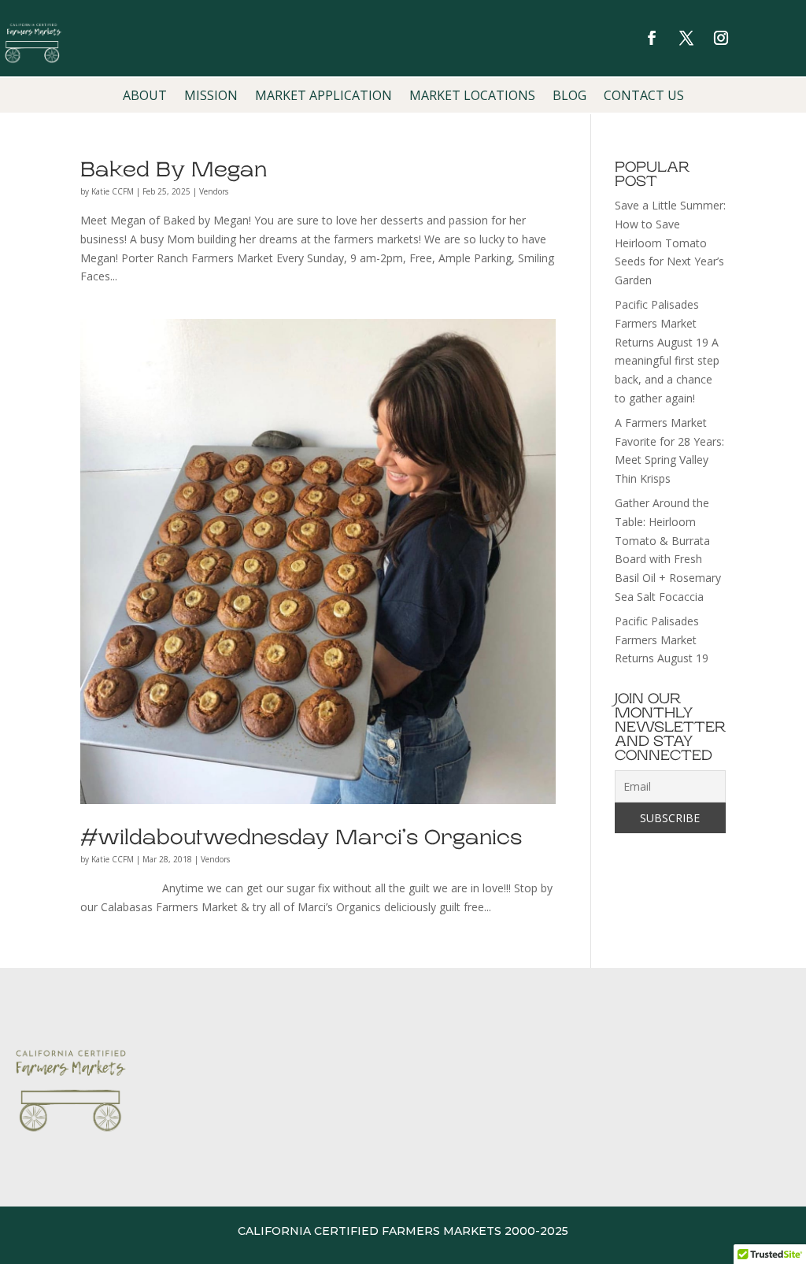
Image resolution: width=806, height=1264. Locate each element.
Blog (569, 97)
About (145, 97)
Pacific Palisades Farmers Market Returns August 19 (661, 639)
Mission (211, 97)
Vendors (213, 191)
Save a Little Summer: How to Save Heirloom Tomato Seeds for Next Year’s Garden (670, 242)
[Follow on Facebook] (652, 38)
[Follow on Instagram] (721, 38)
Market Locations (472, 97)
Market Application (323, 97)
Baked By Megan (173, 169)
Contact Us (644, 97)
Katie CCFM (112, 191)
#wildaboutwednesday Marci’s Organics (301, 837)
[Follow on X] (686, 38)
